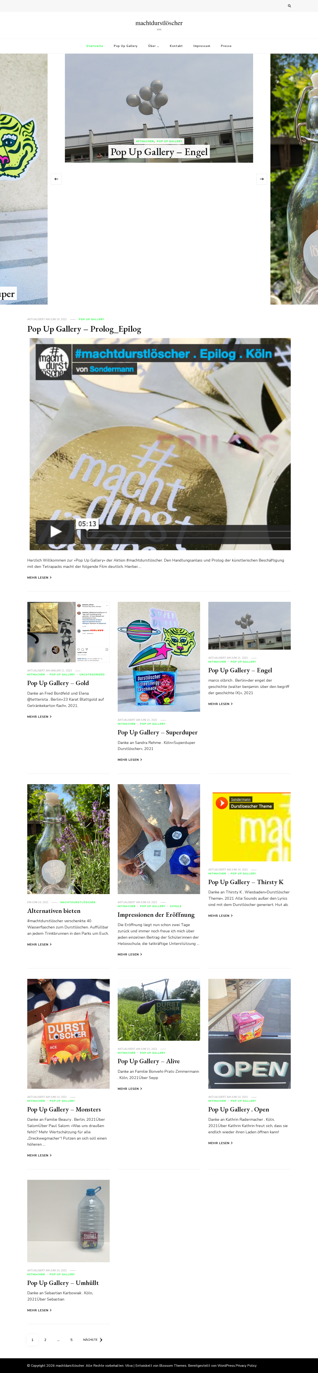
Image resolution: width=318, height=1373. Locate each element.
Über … (153, 46)
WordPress (226, 1365)
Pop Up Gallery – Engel (240, 670)
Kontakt (176, 46)
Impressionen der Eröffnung (156, 914)
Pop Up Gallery (126, 46)
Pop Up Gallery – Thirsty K (246, 882)
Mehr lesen (37, 578)
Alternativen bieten (159, 293)
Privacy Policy (246, 1365)
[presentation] (56, 179)
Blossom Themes (172, 1365)
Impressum (201, 46)
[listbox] (159, 179)
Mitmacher (36, 674)
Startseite (94, 46)
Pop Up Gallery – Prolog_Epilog (84, 328)
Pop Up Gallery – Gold (58, 683)
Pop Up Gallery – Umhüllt (63, 1282)
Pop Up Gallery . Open (238, 1109)
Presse (226, 46)
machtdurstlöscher (159, 22)
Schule (175, 906)
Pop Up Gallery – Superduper (158, 732)
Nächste (90, 1340)
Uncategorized (92, 674)
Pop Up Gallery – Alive (149, 1061)
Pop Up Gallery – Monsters (64, 1109)
